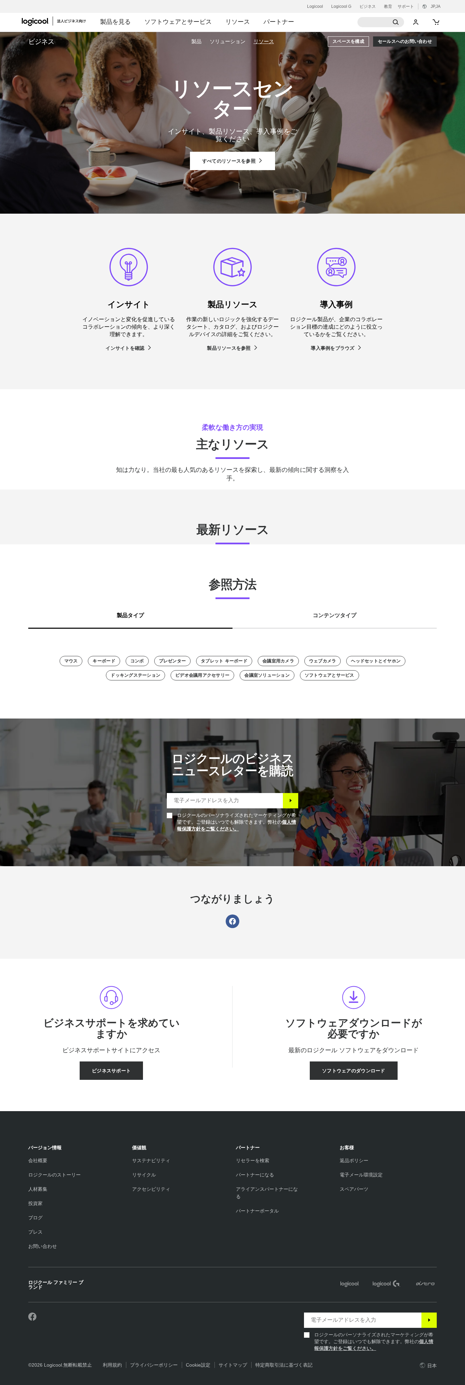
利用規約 (112, 1365)
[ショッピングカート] (435, 22)
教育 (388, 6)
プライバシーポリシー (154, 1365)
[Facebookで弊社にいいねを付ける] (32, 1317)
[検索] (380, 22)
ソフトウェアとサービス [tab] (178, 21)
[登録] (290, 800)
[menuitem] (196, 41)
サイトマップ (233, 1365)
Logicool (315, 6)
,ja (435, 6)
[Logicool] (57, 21)
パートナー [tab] (278, 21)
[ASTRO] (425, 1284)
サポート (406, 6)
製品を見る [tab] (115, 21)
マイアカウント (415, 22)
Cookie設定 (198, 1365)
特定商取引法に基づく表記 (283, 1365)
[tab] (130, 614)
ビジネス (367, 6)
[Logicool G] (386, 1284)
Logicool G (341, 6)
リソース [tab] (237, 21)
